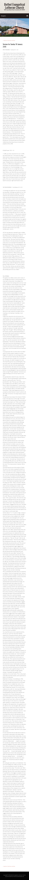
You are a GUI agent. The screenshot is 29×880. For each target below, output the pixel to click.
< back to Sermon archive (9, 40)
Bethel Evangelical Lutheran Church (14, 6)
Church (6, 876)
